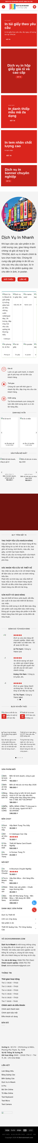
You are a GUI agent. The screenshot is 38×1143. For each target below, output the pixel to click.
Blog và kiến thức (18, 1134)
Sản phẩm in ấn (8, 923)
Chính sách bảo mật (9, 1013)
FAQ (34, 1134)
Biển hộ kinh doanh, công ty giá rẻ (9, 477)
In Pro (4, 1086)
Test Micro (6, 1101)
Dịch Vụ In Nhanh (8, 1082)
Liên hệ (29, 1134)
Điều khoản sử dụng (10, 1016)
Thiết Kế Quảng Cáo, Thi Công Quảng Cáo (17, 928)
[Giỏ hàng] (34, 7)
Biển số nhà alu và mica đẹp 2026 (28, 477)
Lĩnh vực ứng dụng (9, 919)
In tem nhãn (9, 150)
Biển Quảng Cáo (8, 1078)
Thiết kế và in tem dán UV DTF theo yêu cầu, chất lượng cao (27, 734)
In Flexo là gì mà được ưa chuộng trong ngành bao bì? (9, 734)
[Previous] (2, 432)
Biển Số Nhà (29, 474)
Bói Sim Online (7, 1089)
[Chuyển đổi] (35, 919)
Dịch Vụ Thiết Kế (8, 915)
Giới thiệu (6, 1134)
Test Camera (7, 1104)
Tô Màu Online (7, 1093)
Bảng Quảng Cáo (8, 1075)
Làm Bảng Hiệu (8, 1071)
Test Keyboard (7, 1097)
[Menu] (3, 7)
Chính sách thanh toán (10, 1009)
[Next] (36, 432)
